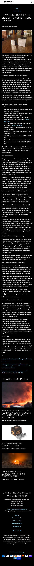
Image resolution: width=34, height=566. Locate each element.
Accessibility (17, 526)
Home (14, 11)
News (19, 11)
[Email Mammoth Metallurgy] (20, 530)
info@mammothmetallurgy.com (17, 509)
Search (17, 515)
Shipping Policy (17, 523)
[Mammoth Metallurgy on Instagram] (18, 530)
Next (17, 8)
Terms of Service (17, 518)
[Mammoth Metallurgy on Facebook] (16, 530)
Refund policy (17, 520)
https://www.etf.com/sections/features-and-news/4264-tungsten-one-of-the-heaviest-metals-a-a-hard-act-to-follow (17, 365)
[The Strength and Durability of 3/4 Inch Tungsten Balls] (17, 461)
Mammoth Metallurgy (18, 552)
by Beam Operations (7, 420)
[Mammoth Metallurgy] (17, 2)
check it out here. (17, 125)
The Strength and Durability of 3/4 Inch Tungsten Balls (13, 473)
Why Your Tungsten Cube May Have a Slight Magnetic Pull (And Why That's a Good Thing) (16, 414)
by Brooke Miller (5, 448)
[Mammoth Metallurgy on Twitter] (13, 530)
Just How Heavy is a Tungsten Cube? (12, 444)
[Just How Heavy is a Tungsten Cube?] (17, 432)
